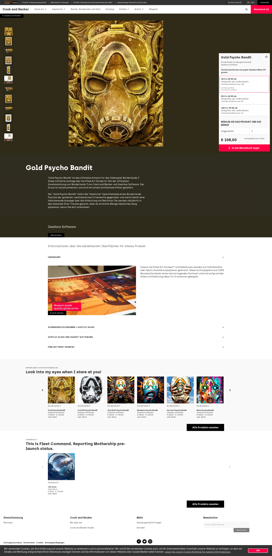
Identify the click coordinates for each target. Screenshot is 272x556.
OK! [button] (258, 550)
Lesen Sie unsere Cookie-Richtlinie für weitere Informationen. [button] (198, 551)
